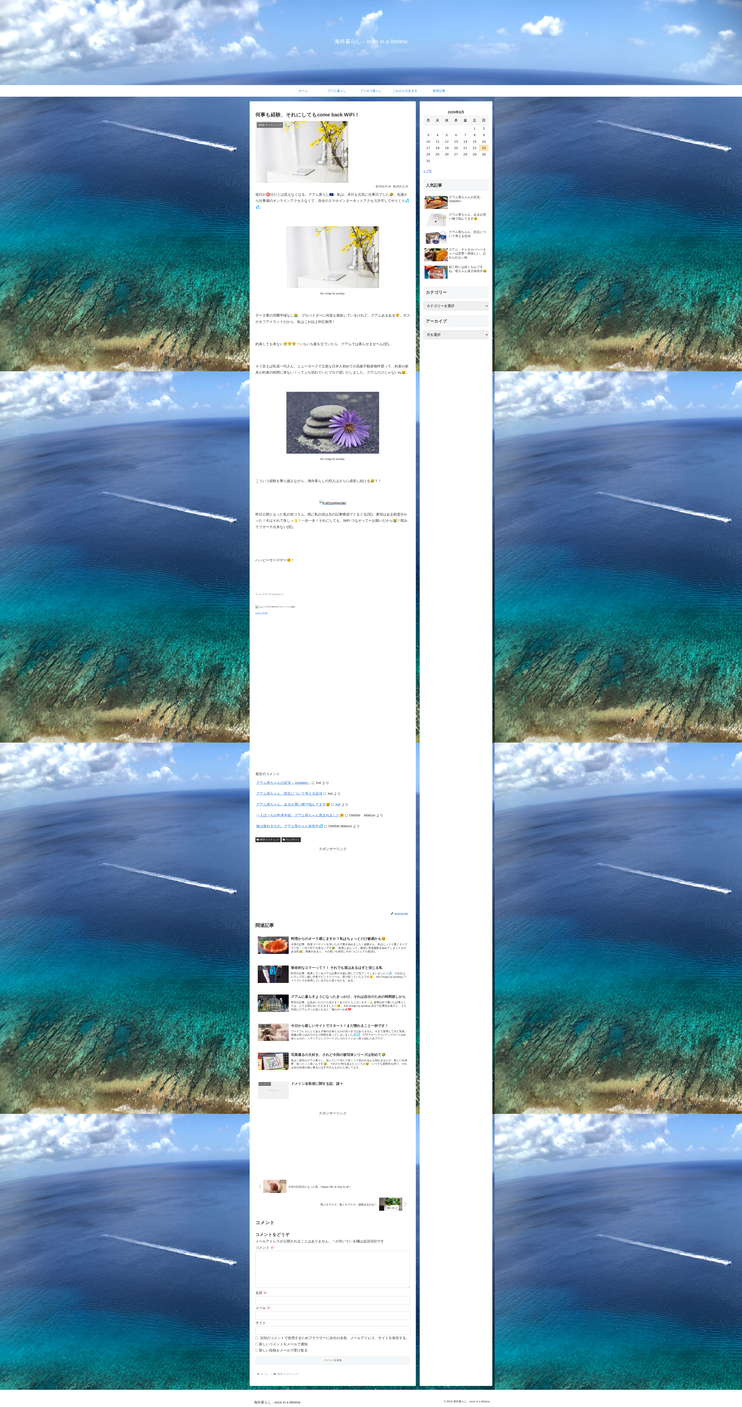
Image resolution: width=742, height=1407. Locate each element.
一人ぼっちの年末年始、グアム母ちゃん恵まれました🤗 (300, 815)
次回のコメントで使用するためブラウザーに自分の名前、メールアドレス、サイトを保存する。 (334, 1338)
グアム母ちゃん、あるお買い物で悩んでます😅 (293, 804)
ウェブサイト (293, 839)
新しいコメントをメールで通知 (283, 1344)
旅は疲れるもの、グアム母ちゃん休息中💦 (289, 826)
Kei (337, 804)
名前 (261, 1293)
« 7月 (428, 171)
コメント (264, 1248)
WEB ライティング (269, 839)
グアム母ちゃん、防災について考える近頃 (289, 794)
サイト (260, 1323)
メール (262, 1308)
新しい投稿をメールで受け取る (283, 1350)
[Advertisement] (332, 879)
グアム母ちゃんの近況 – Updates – (283, 783)
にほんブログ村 (261, 613)
